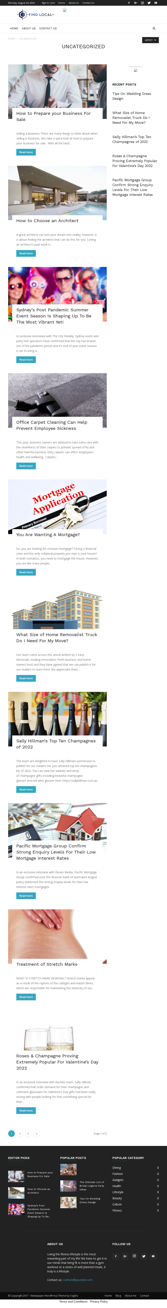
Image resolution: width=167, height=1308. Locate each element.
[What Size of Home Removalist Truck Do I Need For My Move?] (57, 613)
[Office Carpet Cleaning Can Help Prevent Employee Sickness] (57, 400)
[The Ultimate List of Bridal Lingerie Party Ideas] (68, 1186)
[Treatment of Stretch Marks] (57, 936)
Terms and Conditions (73, 1301)
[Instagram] (142, 3)
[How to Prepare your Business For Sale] (57, 91)
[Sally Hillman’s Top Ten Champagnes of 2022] (57, 719)
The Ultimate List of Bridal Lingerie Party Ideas (92, 1186)
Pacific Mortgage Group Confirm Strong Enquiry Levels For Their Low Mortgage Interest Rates (56, 852)
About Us (74, 2)
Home (61, 2)
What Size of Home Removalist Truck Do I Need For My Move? (131, 118)
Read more (26, 152)
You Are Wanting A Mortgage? (48, 534)
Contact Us (88, 2)
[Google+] (136, 3)
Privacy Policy (99, 1301)
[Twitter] (149, 3)
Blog (118, 1295)
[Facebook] (129, 3)
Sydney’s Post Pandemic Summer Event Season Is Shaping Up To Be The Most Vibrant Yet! (53, 316)
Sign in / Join (48, 2)
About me (130, 1295)
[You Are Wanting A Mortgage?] (57, 507)
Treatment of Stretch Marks (46, 964)
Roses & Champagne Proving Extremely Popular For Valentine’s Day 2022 (57, 1062)
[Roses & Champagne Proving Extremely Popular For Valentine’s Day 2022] (57, 1039)
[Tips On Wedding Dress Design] (68, 1202)
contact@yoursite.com (78, 1280)
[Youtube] (156, 3)
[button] (154, 29)
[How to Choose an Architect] (57, 193)
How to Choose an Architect (47, 220)
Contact (144, 1295)
